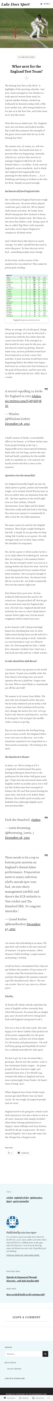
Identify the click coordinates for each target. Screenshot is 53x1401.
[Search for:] (24, 1353)
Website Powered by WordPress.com (26, 1394)
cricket (9, 1197)
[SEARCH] (45, 1354)
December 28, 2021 (17, 424)
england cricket (21, 1197)
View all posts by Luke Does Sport (23, 1255)
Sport (9, 1201)
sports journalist (21, 1201)
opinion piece (36, 1197)
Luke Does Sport (15, 4)
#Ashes (36, 396)
